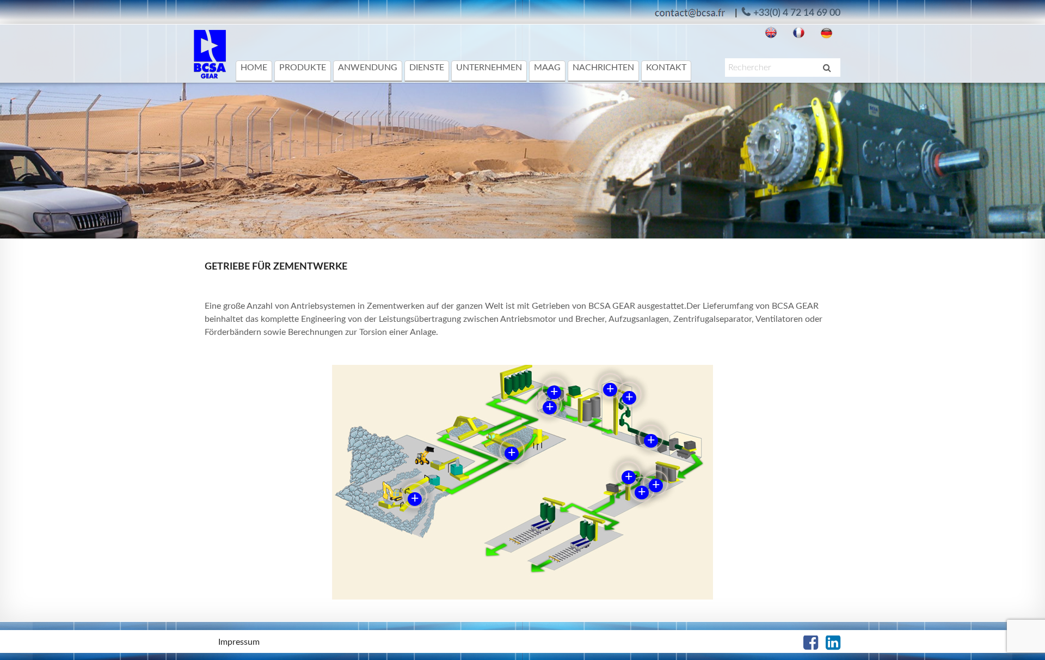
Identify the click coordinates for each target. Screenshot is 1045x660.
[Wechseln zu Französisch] (799, 33)
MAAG (547, 67)
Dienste (426, 67)
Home (254, 67)
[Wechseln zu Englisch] (771, 33)
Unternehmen (489, 67)
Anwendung (367, 67)
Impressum (239, 642)
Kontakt (666, 67)
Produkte (302, 67)
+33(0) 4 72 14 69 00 (796, 13)
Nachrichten (603, 67)
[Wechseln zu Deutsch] (826, 33)
